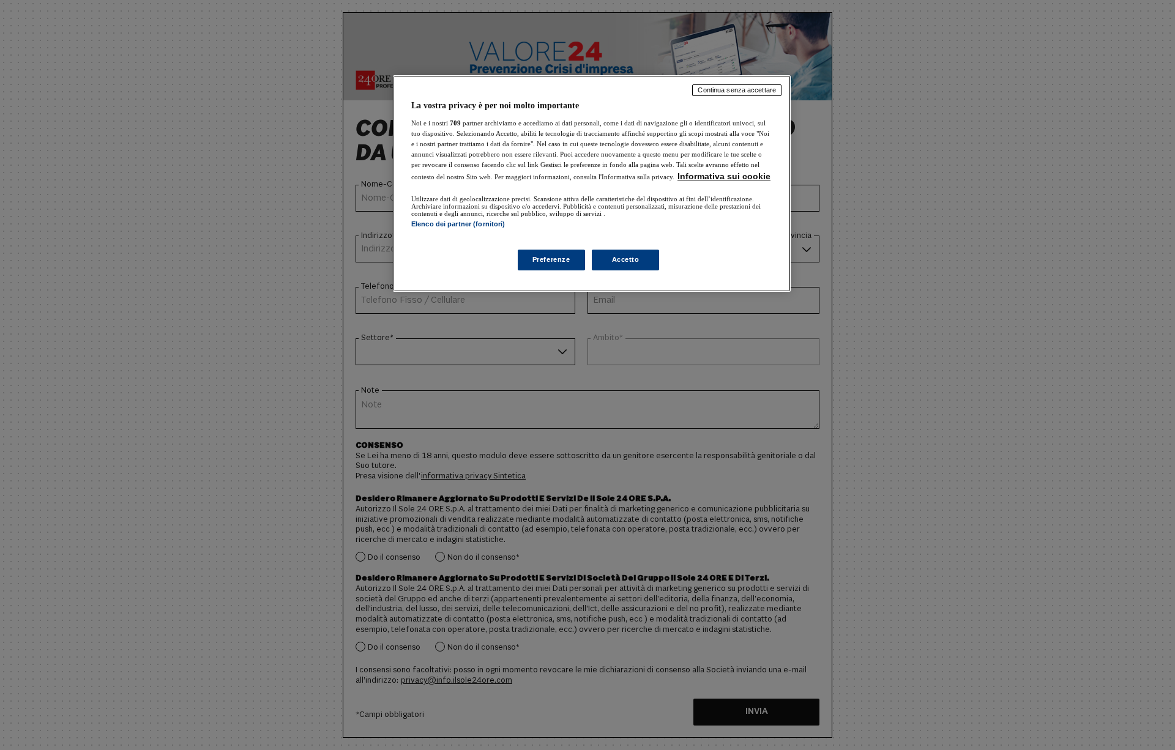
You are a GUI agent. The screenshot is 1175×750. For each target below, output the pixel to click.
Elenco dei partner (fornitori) (458, 224)
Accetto (626, 259)
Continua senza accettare (737, 90)
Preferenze (551, 259)
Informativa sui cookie (723, 176)
